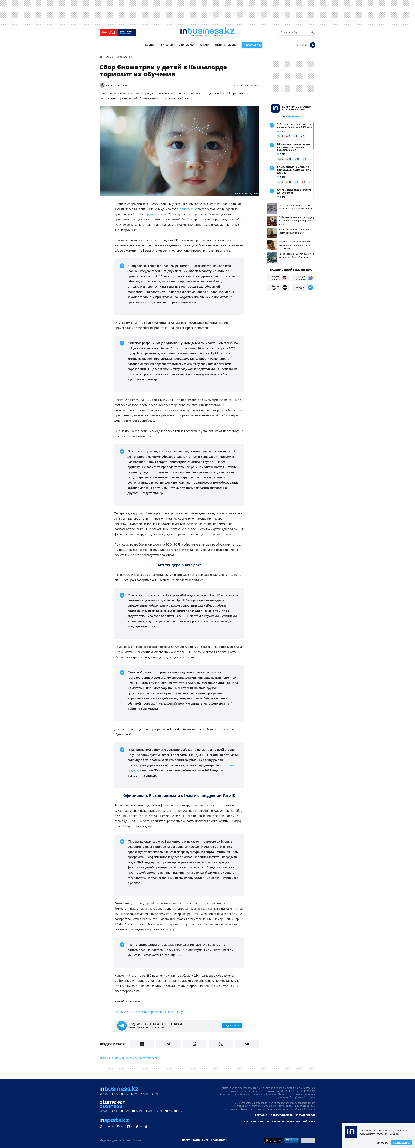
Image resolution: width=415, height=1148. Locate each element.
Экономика (186, 44)
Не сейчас (382, 1142)
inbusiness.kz (188, 209)
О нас (245, 1121)
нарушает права (155, 214)
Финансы (166, 44)
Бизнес (150, 44)
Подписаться (401, 1142)
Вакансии (293, 1121)
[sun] (297, 45)
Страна (204, 44)
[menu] (101, 45)
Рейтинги (308, 1121)
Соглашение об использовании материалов (285, 1115)
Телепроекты (275, 1121)
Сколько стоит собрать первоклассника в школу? (149, 1012)
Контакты (257, 1121)
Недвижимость (225, 44)
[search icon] (312, 32)
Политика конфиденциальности (204, 1140)
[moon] (306, 45)
